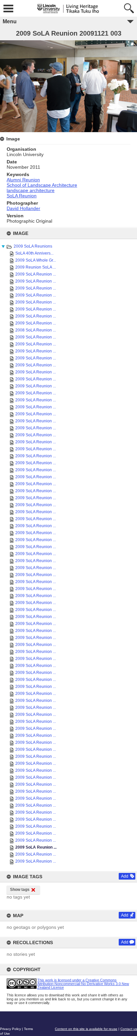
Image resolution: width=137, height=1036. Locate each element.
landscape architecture (31, 190)
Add (124, 876)
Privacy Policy (10, 1029)
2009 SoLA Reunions (33, 246)
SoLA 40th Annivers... (34, 253)
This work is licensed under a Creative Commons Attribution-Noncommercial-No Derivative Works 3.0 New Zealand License (83, 983)
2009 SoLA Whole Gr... (35, 260)
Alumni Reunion (23, 179)
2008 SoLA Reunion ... (35, 330)
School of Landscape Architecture (42, 185)
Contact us (128, 1029)
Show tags (20, 889)
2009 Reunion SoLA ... (35, 267)
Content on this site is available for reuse (86, 1029)
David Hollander (23, 208)
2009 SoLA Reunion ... (35, 274)
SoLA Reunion (22, 195)
